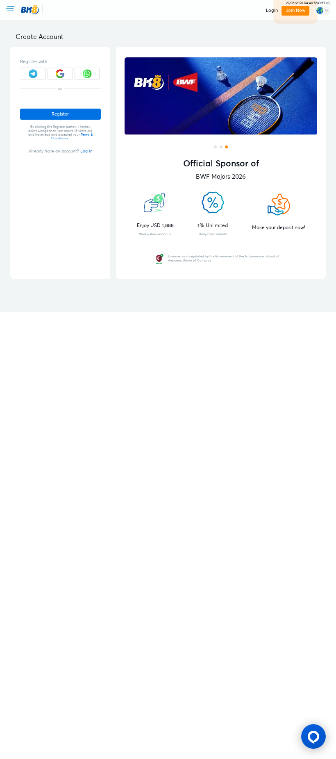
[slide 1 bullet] (215, 146)
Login (272, 10)
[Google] (60, 74)
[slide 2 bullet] (221, 146)
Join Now (295, 10)
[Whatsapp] (87, 74)
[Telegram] (33, 74)
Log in (86, 151)
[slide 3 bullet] (226, 146)
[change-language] (322, 10)
